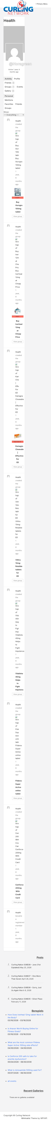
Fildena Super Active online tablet (18, 752)
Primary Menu (42, 4)
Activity (8, 79)
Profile (17, 79)
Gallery (9, 91)
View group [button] (17, 216)
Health (18, 121)
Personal (9, 96)
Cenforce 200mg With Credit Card (19, 891)
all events (12, 1081)
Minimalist (25, 1118)
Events (20, 87)
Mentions (9, 100)
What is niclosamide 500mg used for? (25, 1070)
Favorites (9, 104)
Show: (6, 112)
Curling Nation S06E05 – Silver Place (26, 999)
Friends (9, 83)
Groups (9, 87)
